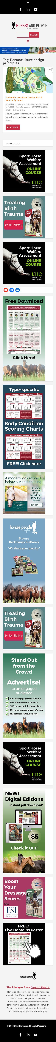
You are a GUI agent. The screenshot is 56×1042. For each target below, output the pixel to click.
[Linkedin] (18, 290)
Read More (12, 127)
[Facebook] (12, 290)
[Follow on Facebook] (20, 9)
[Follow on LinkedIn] (28, 9)
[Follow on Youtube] (35, 9)
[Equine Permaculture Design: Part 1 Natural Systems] (28, 80)
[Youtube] (6, 290)
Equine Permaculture (24, 107)
